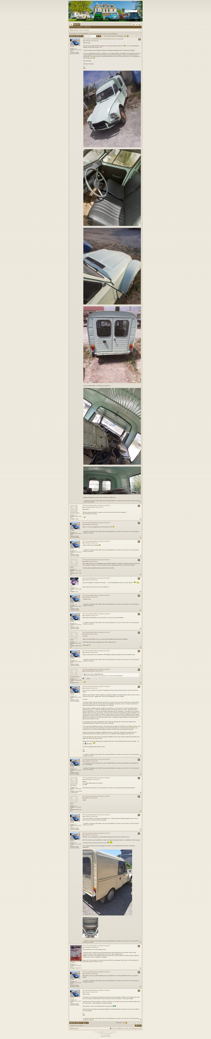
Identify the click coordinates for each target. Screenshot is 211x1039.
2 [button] (129, 36)
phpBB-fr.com (107, 1034)
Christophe (72, 962)
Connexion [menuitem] (137, 25)
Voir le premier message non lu (77, 26)
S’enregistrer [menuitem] (140, 25)
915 (76, 964)
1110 (76, 515)
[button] (125, 36)
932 (76, 48)
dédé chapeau (73, 785)
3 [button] (131, 36)
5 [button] (135, 36)
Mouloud (72, 585)
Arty (102, 1033)
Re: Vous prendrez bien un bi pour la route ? (96, 505)
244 (76, 569)
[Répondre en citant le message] (139, 39)
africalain (72, 46)
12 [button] (138, 36)
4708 (76, 787)
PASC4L (72, 567)
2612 (76, 587)
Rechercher (88, 26)
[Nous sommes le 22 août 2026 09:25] (140, 30)
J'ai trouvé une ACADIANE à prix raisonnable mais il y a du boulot (93, 34)
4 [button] (133, 36)
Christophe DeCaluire (74, 512)
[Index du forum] (105, 11)
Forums (77, 24)
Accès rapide (72, 25)
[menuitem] (134, 24)
